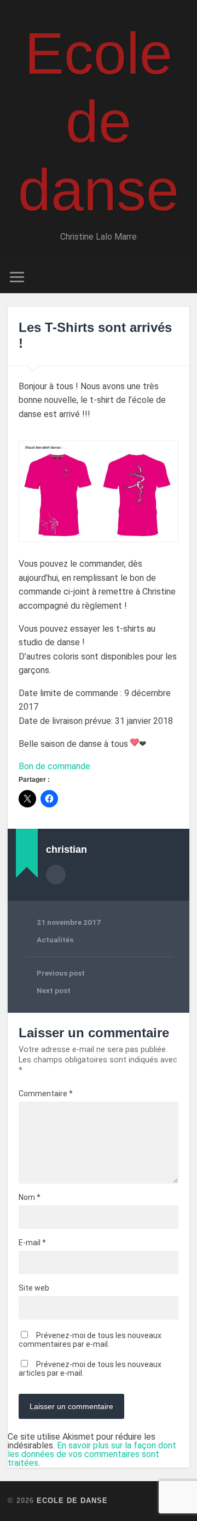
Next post (54, 990)
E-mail (32, 1242)
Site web (34, 1288)
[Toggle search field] (180, 277)
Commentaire (46, 1093)
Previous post (61, 973)
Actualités (55, 939)
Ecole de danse (98, 121)
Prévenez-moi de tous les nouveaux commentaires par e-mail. (90, 1339)
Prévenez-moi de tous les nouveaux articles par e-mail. (90, 1368)
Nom (29, 1197)
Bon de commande (54, 766)
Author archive (56, 874)
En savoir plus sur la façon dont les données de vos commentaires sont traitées (92, 1454)
